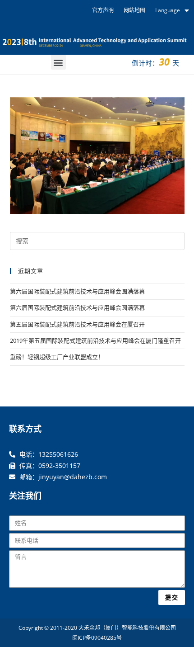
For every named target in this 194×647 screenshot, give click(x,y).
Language (167, 10)
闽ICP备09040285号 (97, 638)
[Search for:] (97, 240)
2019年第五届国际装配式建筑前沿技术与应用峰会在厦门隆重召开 (95, 340)
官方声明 (103, 10)
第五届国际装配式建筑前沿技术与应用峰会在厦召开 (77, 324)
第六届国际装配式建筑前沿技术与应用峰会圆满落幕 (77, 291)
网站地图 (134, 10)
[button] (58, 62)
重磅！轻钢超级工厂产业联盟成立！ (57, 357)
